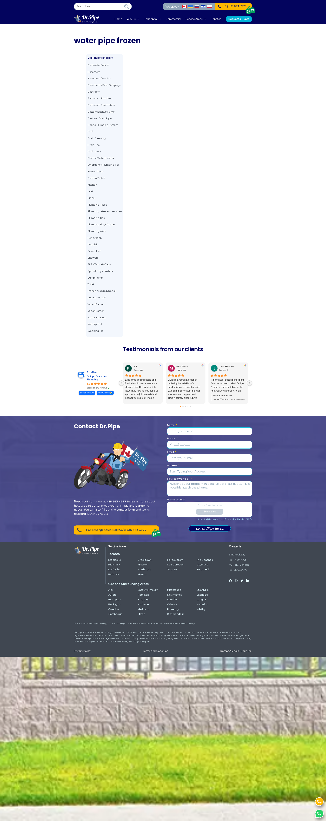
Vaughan (202, 599)
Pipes (91, 198)
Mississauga (174, 589)
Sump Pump (95, 277)
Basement (94, 72)
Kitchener (144, 604)
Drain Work (94, 151)
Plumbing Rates (97, 204)
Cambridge (115, 614)
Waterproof (95, 324)
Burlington (114, 604)
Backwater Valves (98, 65)
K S (135, 366)
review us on (104, 393)
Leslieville (114, 569)
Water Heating (96, 317)
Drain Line (94, 145)
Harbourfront (175, 559)
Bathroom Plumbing (100, 98)
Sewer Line (94, 251)
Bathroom (94, 91)
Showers (93, 257)
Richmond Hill (175, 614)
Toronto (172, 569)
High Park (114, 564)
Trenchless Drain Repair (102, 291)
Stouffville (203, 589)
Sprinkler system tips (100, 271)
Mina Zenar (182, 366)
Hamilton (143, 594)
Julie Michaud (226, 366)
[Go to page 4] (190, 406)
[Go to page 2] (185, 406)
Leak (90, 191)
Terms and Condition (155, 651)
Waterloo (202, 604)
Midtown (143, 564)
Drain (91, 131)
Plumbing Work (97, 231)
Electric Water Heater (101, 158)
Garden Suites (96, 178)
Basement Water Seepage (104, 85)
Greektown (144, 559)
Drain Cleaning (97, 138)
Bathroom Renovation (101, 105)
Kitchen (92, 184)
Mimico (142, 574)
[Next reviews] (249, 383)
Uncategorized (97, 297)
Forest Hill (203, 569)
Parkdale (113, 574)
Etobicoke (114, 559)
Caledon (113, 609)
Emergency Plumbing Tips (103, 164)
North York (144, 569)
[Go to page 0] (180, 406)
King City (143, 599)
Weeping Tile (96, 330)
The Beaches (205, 559)
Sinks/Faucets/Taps (99, 264)
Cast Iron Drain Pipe (100, 118)
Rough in (93, 244)
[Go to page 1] (183, 406)
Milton (141, 614)
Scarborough (175, 564)
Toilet (91, 284)
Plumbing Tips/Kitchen (101, 224)
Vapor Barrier (96, 304)
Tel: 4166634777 (238, 569)
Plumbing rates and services (105, 211)
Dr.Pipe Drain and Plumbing (97, 378)
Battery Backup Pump (101, 111)
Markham (143, 609)
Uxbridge (202, 594)
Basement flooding (99, 78)
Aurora (112, 594)
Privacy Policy (82, 651)
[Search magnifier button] (126, 6)
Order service (209, 528)
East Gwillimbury (148, 589)
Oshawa (172, 604)
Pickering (173, 609)
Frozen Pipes (96, 171)
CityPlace (202, 564)
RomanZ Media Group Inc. (236, 651)
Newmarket (174, 594)
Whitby (201, 609)
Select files (210, 511)
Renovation (95, 238)
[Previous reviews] (121, 383)
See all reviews (87, 393)
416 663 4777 (116, 501)
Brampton (114, 599)
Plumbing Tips (96, 218)
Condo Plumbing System (103, 125)
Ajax (110, 589)
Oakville (172, 599)
